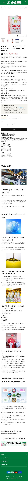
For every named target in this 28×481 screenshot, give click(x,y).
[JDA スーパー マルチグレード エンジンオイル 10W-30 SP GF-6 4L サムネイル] (3, 41)
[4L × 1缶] (4, 119)
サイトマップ (19, 476)
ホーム (2, 6)
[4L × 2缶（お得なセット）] (14, 119)
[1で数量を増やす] (12, 125)
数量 (1, 121)
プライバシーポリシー (10, 476)
